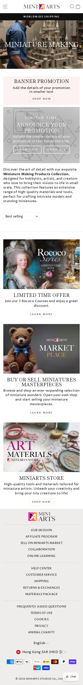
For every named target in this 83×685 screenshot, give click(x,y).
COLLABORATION (41, 549)
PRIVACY (41, 626)
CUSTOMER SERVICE (41, 575)
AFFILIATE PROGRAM (41, 537)
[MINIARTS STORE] (41, 447)
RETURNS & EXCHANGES (41, 588)
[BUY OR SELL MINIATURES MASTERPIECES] (41, 349)
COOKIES (41, 619)
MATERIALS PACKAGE (41, 594)
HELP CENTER (41, 568)
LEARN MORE (41, 314)
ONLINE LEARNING (41, 556)
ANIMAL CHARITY (41, 632)
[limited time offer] (41, 264)
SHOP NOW (41, 502)
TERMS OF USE (41, 613)
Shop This (27, 149)
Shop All (56, 149)
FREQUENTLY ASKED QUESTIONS (41, 607)
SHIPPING (41, 581)
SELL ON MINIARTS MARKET (41, 543)
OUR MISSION (41, 530)
